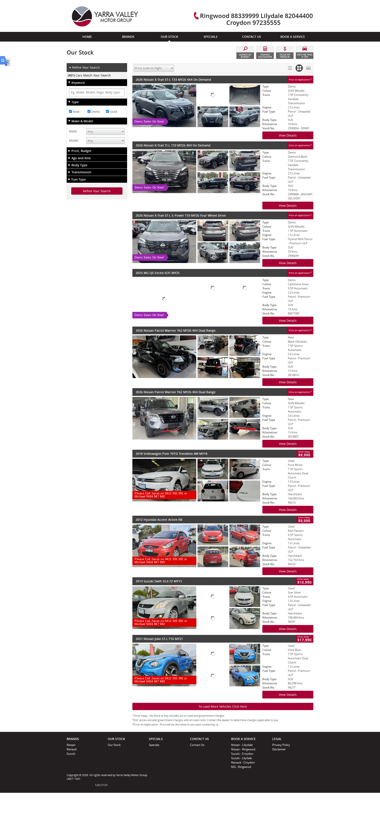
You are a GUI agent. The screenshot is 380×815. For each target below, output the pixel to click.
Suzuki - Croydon (242, 754)
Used (113, 112)
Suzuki (71, 754)
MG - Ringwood (241, 767)
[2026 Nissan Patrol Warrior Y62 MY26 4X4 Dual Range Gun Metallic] (196, 418)
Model (73, 140)
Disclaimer (279, 749)
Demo (95, 112)
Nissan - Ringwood (243, 749)
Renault (72, 749)
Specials (154, 745)
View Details (288, 135)
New (75, 112)
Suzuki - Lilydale (241, 758)
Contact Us (197, 745)
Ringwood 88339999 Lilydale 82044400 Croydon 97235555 (256, 19)
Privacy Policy (281, 745)
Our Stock (114, 745)
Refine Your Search (84, 67)
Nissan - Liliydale (242, 745)
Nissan (71, 745)
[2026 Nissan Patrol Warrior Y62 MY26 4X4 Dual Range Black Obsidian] (196, 356)
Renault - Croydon (243, 762)
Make (73, 131)
